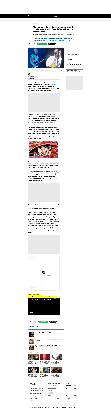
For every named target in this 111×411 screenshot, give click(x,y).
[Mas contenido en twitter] (55, 398)
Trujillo (36, 326)
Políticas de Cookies (52, 388)
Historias (68, 398)
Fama (67, 391)
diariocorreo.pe (64, 407)
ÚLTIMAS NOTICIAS (71, 50)
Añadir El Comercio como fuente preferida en (68, 23)
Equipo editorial (33, 386)
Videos (75, 385)
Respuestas (68, 385)
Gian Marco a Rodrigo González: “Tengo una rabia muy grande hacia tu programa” (52, 40)
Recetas (75, 395)
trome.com (58, 407)
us (66, 388)
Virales (67, 395)
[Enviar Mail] (29, 76)
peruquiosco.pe (72, 407)
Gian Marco (31, 326)
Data (75, 388)
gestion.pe (47, 407)
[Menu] (29, 16)
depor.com (52, 407)
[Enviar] (29, 19)
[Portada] (32, 385)
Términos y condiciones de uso (54, 383)
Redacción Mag (33, 76)
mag (77, 407)
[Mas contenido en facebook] (53, 398)
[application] (44, 306)
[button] (31, 312)
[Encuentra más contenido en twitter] (32, 44)
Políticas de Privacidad (52, 385)
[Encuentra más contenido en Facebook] (29, 44)
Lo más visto (32, 330)
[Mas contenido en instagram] (58, 398)
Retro (75, 391)
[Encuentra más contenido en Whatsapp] (34, 44)
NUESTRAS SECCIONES (69, 383)
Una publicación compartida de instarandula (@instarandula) (44, 290)
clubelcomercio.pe (40, 407)
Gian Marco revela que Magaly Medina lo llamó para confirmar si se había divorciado (53, 38)
